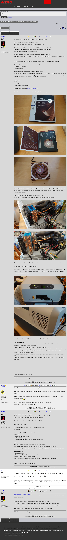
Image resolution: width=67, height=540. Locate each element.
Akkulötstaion (60, 263)
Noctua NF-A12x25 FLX (33, 88)
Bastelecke (11, 21)
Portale (26, 6)
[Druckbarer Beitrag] (60, 27)
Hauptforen (38, 2)
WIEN (3, 38)
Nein (26, 533)
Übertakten (28, 2)
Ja (22, 533)
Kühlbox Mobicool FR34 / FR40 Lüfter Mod (26, 21)
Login (20, 2)
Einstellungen (19, 535)
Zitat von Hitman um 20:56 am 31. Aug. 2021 (23, 494)
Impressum (6, 535)
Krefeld (3, 386)
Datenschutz (12, 535)
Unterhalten (17, 6)
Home (15, 2)
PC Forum (3, 21)
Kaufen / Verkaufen (57, 2)
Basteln (47, 2)
